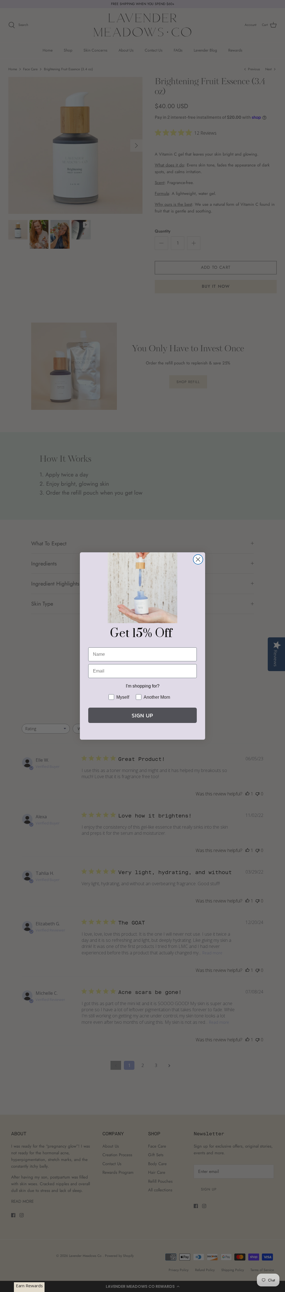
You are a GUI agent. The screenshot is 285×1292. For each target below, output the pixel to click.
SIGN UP (142, 715)
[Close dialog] (198, 559)
